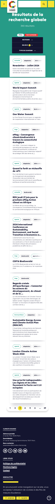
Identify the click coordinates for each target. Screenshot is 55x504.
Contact (6, 470)
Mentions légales (10, 467)
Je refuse (11, 498)
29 (45, 408)
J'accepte (24, 498)
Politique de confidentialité (14, 463)
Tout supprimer (31, 35)
